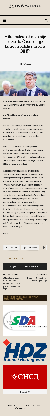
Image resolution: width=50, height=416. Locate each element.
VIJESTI (20, 405)
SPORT (28, 405)
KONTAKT (31, 408)
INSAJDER (11, 405)
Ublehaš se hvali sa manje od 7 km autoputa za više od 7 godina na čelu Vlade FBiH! (12, 283)
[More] (44, 247)
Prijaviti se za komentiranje (25, 266)
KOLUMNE (36, 405)
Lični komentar (20, 408)
